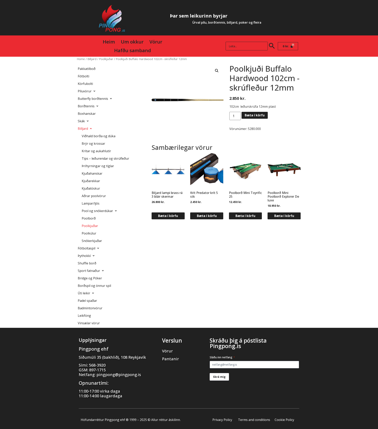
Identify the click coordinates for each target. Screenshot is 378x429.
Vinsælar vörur (89, 323)
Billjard (91, 59)
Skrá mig (219, 377)
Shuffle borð (87, 263)
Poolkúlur (89, 233)
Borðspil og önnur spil (94, 286)
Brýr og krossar (93, 143)
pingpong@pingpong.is (118, 374)
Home (81, 59)
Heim (109, 41)
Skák (81, 121)
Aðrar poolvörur (94, 196)
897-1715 (97, 369)
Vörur (155, 41)
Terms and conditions (254, 420)
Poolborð (89, 218)
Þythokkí (84, 256)
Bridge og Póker (90, 278)
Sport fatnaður (89, 271)
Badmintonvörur (90, 308)
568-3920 (97, 365)
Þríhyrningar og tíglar (98, 166)
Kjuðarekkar (91, 181)
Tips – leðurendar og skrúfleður (105, 158)
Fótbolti (83, 76)
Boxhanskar (87, 113)
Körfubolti (85, 84)
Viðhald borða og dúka (98, 136)
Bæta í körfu (255, 115)
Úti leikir (84, 293)
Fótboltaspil (86, 248)
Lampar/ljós (90, 203)
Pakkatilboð (86, 69)
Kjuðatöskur (91, 188)
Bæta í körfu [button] (168, 216)
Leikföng (84, 315)
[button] (216, 70)
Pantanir (170, 358)
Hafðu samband (132, 50)
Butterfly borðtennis (93, 98)
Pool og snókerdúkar (97, 211)
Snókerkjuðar (92, 241)
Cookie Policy (284, 420)
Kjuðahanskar (92, 173)
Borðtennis (86, 106)
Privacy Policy (222, 420)
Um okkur (132, 41)
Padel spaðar (87, 300)
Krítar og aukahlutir (96, 151)
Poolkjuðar (106, 59)
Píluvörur (85, 91)
